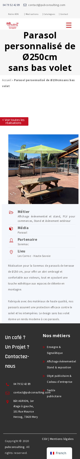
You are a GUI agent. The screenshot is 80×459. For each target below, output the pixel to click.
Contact (64, 14)
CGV (45, 439)
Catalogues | (52, 14)
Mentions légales (62, 439)
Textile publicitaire (54, 393)
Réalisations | (34, 14)
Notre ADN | (16, 14)
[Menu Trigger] (69, 25)
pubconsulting (15, 447)
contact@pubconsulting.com (46, 5)
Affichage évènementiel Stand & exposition (61, 364)
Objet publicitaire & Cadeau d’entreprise (59, 379)
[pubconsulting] (12, 28)
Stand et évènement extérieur (52, 221)
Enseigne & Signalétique (55, 350)
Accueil (6, 80)
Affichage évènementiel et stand (39, 216)
